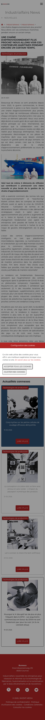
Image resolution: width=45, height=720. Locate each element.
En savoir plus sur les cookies (27, 360)
